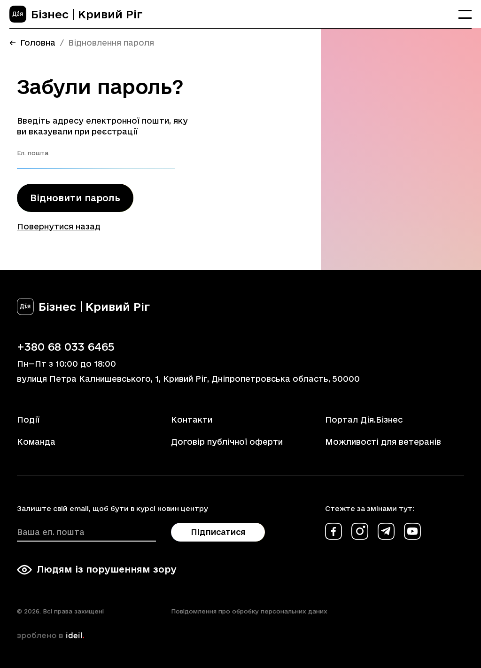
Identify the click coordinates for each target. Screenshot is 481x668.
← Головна (32, 42)
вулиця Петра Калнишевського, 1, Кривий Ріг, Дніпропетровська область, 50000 (188, 378)
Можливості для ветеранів (383, 441)
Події (28, 419)
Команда (36, 441)
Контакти (191, 419)
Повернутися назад (59, 226)
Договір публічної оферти (227, 441)
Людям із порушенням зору (107, 569)
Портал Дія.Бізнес (364, 419)
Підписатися (218, 531)
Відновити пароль (75, 198)
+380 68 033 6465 (66, 346)
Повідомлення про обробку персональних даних (249, 611)
